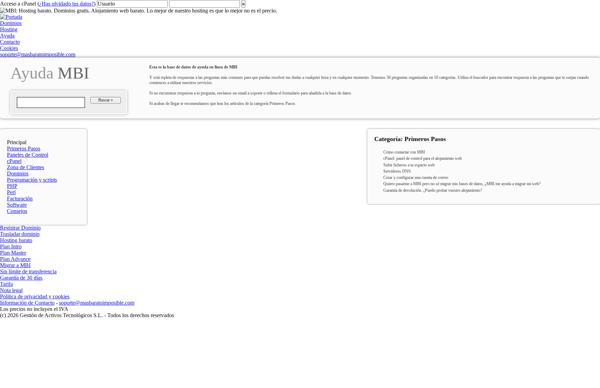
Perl (11, 192)
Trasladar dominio (20, 234)
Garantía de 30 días (21, 278)
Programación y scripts (32, 180)
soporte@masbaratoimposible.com (37, 54)
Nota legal (11, 290)
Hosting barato (16, 240)
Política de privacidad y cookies (34, 296)
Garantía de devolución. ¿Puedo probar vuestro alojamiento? (432, 190)
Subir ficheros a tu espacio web (409, 165)
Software (17, 205)
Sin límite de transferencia (28, 271)
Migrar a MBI (15, 265)
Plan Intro (11, 246)
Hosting (8, 29)
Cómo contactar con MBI (404, 152)
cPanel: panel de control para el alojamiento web (422, 158)
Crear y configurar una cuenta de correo (415, 177)
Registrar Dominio (20, 228)
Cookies (9, 48)
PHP (12, 186)
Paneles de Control (27, 155)
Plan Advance (15, 259)
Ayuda (7, 36)
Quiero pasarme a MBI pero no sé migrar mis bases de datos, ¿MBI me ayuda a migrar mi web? (462, 183)
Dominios (11, 23)
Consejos (17, 211)
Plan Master (13, 253)
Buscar (105, 100)
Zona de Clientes (25, 167)
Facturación (20, 198)
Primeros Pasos (23, 148)
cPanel (14, 161)
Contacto (10, 42)
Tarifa (6, 284)
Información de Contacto (27, 303)
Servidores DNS (397, 171)
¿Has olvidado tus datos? (66, 4)
